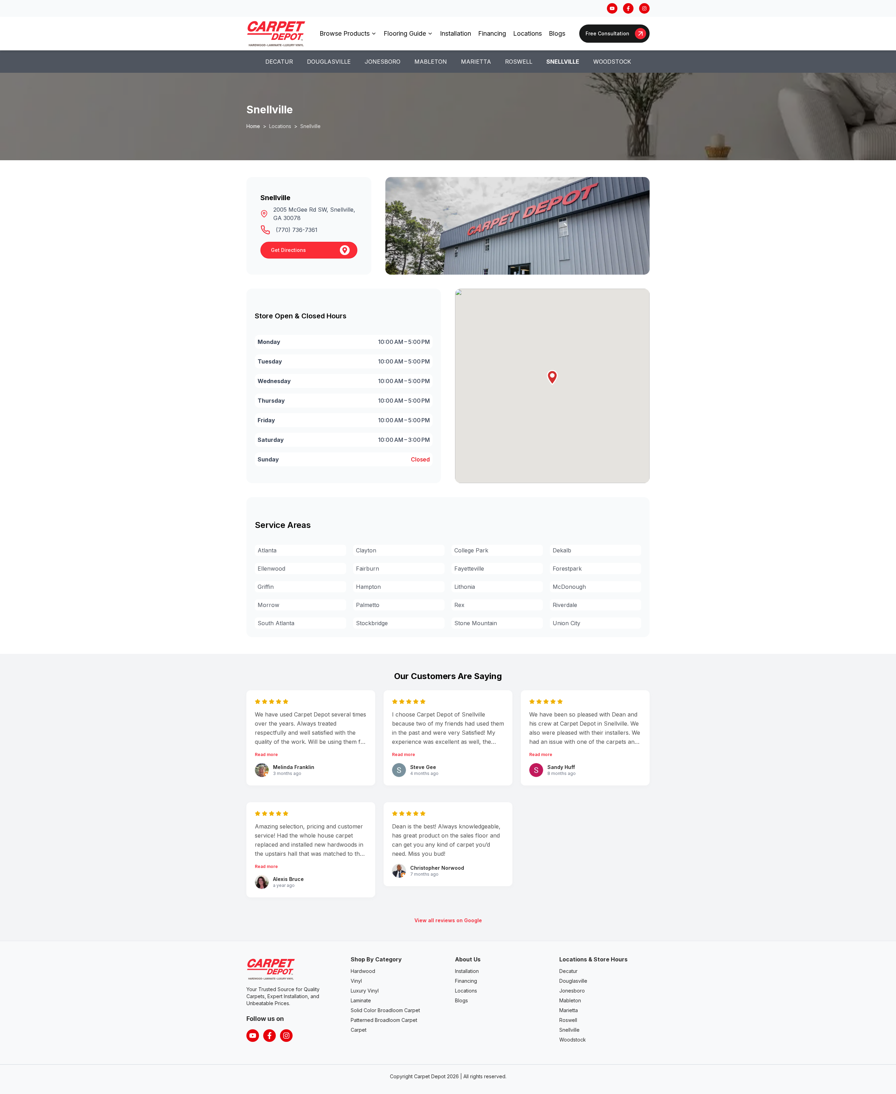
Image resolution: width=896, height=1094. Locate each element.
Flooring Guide (405, 33)
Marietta (476, 61)
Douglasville (329, 61)
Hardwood (363, 971)
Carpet (358, 1030)
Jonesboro (382, 61)
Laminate (361, 1000)
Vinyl (356, 981)
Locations (527, 33)
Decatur (279, 61)
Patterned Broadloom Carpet (384, 1020)
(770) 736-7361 (296, 229)
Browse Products (345, 33)
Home (253, 126)
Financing (492, 33)
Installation (455, 33)
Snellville (562, 61)
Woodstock (612, 61)
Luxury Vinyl (365, 991)
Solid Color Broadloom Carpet (385, 1010)
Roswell (518, 61)
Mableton (430, 61)
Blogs (557, 33)
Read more (266, 754)
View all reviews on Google (448, 920)
